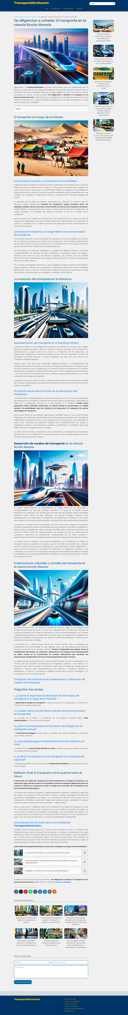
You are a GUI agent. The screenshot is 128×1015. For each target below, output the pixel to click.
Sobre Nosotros (68, 9)
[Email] (50, 892)
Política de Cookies (71, 1004)
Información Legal (70, 999)
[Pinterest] (26, 892)
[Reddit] (54, 892)
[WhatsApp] (30, 892)
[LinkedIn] (40, 892)
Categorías (55, 9)
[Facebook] (16, 892)
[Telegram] (45, 892)
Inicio (47, 9)
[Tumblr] (35, 892)
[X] (21, 892)
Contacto (79, 9)
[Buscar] (113, 3)
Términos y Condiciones (72, 1001)
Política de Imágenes (71, 1006)
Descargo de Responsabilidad (74, 1008)
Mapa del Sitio (69, 1011)
